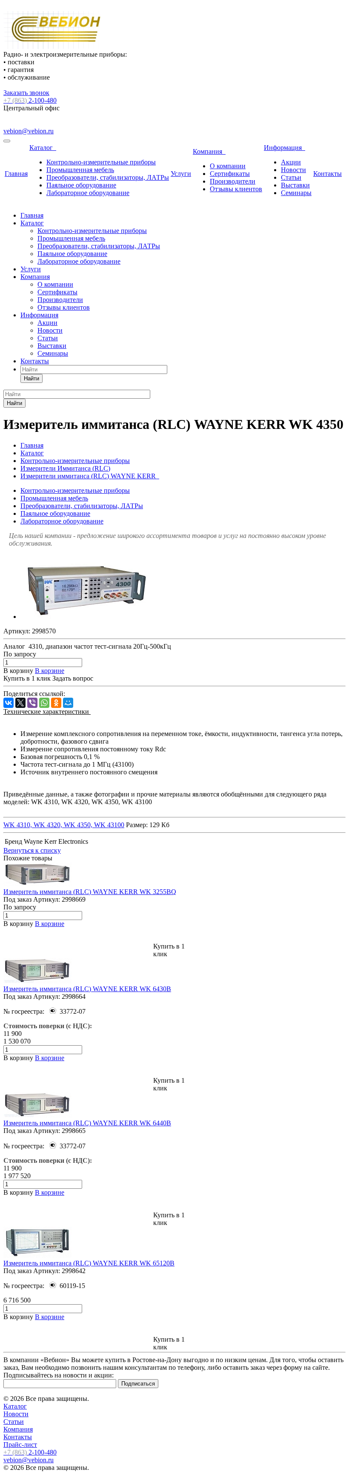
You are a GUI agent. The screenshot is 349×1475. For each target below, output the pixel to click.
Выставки (295, 185)
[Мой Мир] (68, 703)
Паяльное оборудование (81, 185)
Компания (209, 151)
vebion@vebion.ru (28, 131)
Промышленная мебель (80, 169)
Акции (291, 162)
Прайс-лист (20, 1444)
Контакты (327, 173)
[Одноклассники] (56, 703)
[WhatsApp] (44, 703)
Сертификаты (230, 173)
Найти (31, 378)
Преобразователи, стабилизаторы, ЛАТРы (107, 177)
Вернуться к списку (32, 850)
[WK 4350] (86, 616)
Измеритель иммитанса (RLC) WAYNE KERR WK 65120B (88, 1263)
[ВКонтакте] (8, 703)
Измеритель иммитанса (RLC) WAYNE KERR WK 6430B (87, 988)
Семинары (296, 192)
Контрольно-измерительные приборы (101, 162)
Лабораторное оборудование (87, 192)
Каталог (42, 147)
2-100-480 (30, 100)
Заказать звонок (26, 92)
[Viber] (32, 703)
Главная (16, 173)
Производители (232, 181)
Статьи (291, 177)
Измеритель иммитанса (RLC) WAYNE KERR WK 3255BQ (89, 891)
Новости (293, 169)
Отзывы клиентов (236, 189)
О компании (228, 166)
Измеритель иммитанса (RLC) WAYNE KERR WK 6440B (87, 1123)
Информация (284, 147)
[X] (20, 703)
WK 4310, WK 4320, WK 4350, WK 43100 (63, 824)
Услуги (181, 173)
